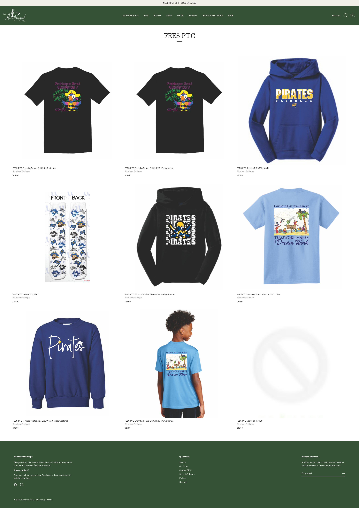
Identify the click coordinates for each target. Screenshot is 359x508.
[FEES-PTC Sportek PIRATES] (291, 363)
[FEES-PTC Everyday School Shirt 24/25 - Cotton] (291, 236)
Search (182, 462)
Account (336, 15)
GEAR (169, 15)
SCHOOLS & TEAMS (213, 15)
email (66, 475)
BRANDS (192, 15)
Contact (183, 482)
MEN (146, 15)
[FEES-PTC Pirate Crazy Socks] (67, 236)
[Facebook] (15, 484)
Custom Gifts (185, 470)
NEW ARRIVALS (131, 15)
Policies (182, 478)
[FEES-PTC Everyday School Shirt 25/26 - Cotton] (67, 110)
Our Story (183, 466)
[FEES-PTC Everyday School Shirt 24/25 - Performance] (179, 363)
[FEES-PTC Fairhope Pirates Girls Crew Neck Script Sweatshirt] (67, 363)
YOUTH (157, 15)
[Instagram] (21, 484)
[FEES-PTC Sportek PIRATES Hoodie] (291, 110)
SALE (230, 15)
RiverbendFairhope (27, 500)
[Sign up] (343, 473)
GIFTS (180, 15)
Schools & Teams (187, 474)
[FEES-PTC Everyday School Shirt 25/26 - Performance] (179, 110)
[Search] (346, 15)
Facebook (46, 475)
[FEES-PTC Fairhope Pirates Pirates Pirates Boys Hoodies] (179, 236)
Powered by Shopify (44, 500)
